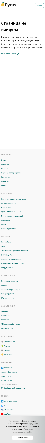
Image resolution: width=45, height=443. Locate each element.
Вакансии (5, 164)
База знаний (6, 207)
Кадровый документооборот (13, 263)
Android (7, 346)
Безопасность (7, 328)
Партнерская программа (11, 173)
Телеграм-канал (10, 401)
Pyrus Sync (8, 354)
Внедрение (5, 220)
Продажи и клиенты (9, 281)
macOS (7, 350)
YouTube (7, 414)
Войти (39, 5)
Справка (4, 311)
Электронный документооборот (14, 250)
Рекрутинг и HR (7, 267)
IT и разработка (7, 298)
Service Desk (6, 242)
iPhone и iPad (9, 341)
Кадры (4, 285)
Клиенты (5, 181)
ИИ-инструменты (8, 229)
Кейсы (3, 185)
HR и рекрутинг (7, 294)
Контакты (5, 177)
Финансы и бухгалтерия (10, 289)
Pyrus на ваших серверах (11, 212)
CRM (3, 246)
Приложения (7, 336)
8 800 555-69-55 (7, 376)
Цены (3, 224)
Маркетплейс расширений (12, 216)
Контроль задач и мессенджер (13, 199)
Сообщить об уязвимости (14, 388)
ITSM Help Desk (7, 255)
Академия (5, 320)
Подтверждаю (22, 437)
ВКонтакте (8, 410)
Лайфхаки (5, 315)
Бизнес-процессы (8, 203)
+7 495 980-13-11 (7, 380)
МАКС (6, 405)
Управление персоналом (11, 259)
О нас (3, 160)
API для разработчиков (10, 324)
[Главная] (13, 4)
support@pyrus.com (9, 372)
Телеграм (8, 368)
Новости (4, 168)
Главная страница (10, 53)
